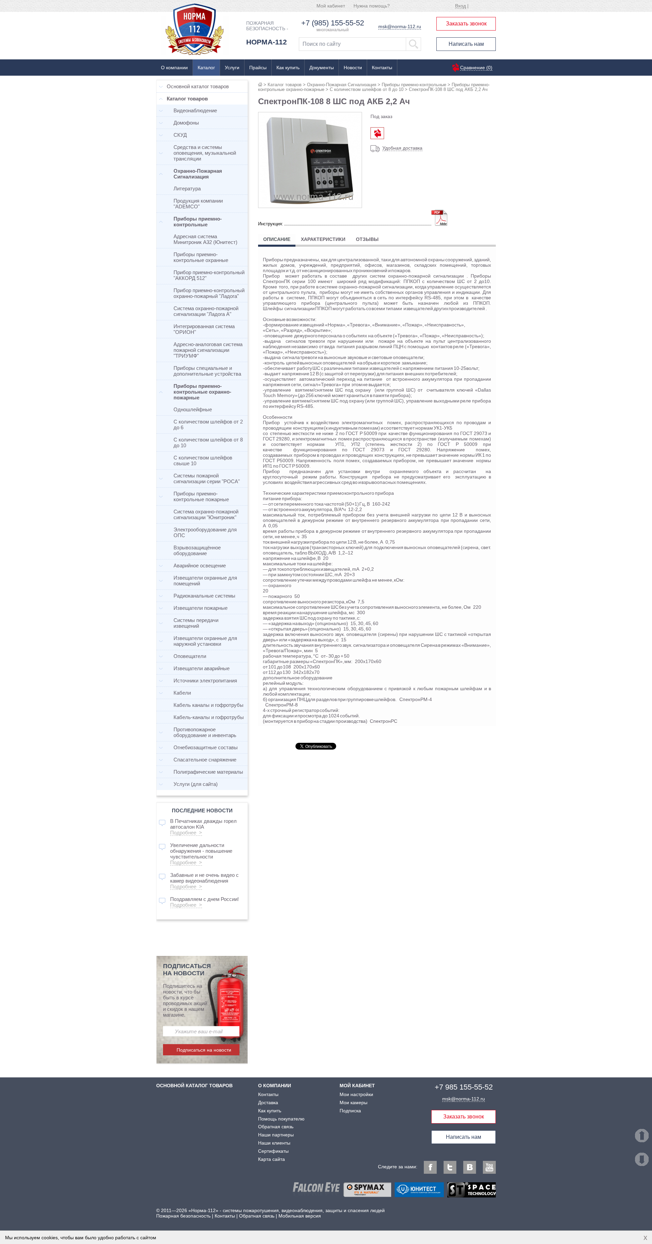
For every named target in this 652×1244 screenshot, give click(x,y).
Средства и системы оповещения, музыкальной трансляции (205, 153)
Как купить (288, 67)
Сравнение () (476, 67)
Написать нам (466, 44)
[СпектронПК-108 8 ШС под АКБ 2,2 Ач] (310, 205)
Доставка (268, 1102)
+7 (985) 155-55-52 (332, 23)
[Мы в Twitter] (449, 1167)
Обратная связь (275, 1126)
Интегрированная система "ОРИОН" (204, 329)
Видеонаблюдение (195, 110)
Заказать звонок (466, 23)
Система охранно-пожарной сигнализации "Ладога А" (206, 311)
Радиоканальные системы (204, 596)
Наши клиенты (274, 1143)
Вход (460, 5)
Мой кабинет (330, 5)
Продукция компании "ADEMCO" (198, 203)
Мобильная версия (299, 1216)
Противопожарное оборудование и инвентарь (205, 732)
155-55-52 (464, 1087)
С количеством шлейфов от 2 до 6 (208, 424)
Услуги (232, 67)
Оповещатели (190, 656)
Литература (187, 188)
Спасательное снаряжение (205, 759)
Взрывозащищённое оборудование (197, 550)
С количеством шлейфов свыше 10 (203, 460)
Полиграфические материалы (208, 772)
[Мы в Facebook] (430, 1167)
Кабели (182, 693)
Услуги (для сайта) (196, 784)
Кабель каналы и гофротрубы (208, 705)
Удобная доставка (402, 148)
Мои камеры (353, 1102)
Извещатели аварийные (202, 668)
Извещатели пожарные (201, 608)
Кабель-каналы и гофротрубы (209, 717)
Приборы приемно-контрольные (414, 84)
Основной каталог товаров (198, 86)
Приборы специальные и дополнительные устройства (207, 371)
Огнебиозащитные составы (206, 747)
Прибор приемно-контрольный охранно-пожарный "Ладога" (209, 293)
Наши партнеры (276, 1134)
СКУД (180, 135)
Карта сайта (271, 1159)
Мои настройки (356, 1094)
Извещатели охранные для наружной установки (205, 641)
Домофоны (186, 123)
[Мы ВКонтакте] (469, 1167)
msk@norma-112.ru (399, 26)
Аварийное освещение (200, 565)
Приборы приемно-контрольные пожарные (201, 496)
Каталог (206, 67)
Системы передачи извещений (196, 623)
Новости (353, 67)
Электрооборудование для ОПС (205, 532)
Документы (321, 67)
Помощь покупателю (281, 1119)
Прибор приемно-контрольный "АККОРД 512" (209, 275)
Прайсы (258, 67)
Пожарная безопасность (183, 1216)
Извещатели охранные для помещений (205, 580)
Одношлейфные (193, 409)
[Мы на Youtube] (489, 1167)
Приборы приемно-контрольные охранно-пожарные (202, 391)
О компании (174, 67)
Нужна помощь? (372, 5)
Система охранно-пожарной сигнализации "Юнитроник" (206, 514)
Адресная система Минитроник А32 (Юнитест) (205, 239)
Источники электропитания (205, 680)
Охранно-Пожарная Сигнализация (341, 84)
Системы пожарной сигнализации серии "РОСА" (207, 478)
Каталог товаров (285, 84)
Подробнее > (186, 832)
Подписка (350, 1110)
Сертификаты (273, 1151)
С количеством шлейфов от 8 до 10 (366, 89)
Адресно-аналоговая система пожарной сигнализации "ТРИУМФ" (208, 350)
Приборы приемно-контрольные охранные (201, 257)
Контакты (382, 67)
